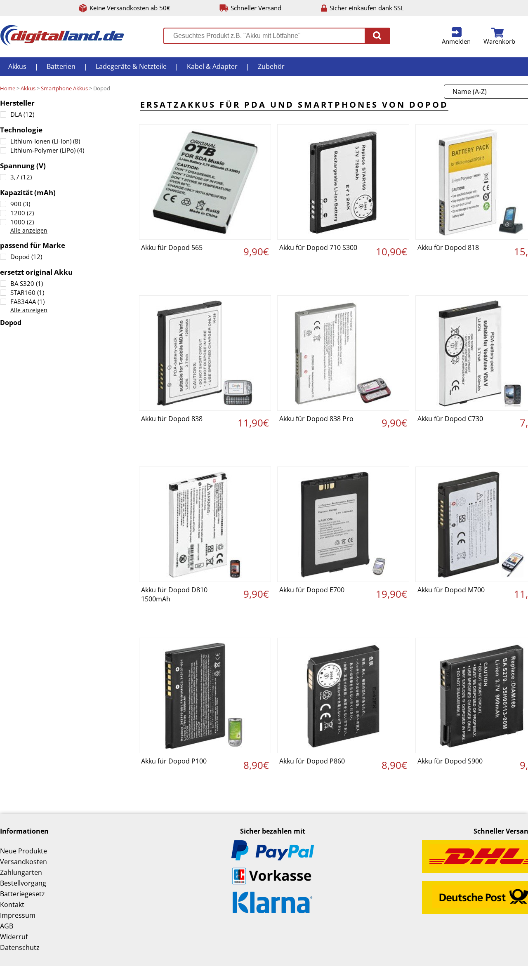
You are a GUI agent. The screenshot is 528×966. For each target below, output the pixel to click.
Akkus (17, 66)
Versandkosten (23, 861)
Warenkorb (499, 41)
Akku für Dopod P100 (174, 761)
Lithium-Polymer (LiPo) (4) (47, 150)
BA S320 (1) (26, 283)
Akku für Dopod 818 (448, 247)
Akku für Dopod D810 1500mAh (174, 594)
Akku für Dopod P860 (312, 761)
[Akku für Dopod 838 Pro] (343, 353)
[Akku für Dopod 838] (205, 353)
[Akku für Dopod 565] (205, 182)
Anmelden (456, 41)
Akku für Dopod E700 (311, 589)
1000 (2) (22, 222)
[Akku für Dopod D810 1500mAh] (205, 524)
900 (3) (20, 204)
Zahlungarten (21, 872)
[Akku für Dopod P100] (205, 695)
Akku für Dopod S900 (450, 761)
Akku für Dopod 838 (172, 418)
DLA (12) (22, 114)
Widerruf (14, 936)
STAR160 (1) (27, 292)
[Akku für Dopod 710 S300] (343, 182)
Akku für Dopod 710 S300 (318, 247)
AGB (6, 926)
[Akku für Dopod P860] (343, 695)
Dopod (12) (26, 256)
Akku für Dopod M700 (451, 589)
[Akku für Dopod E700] (343, 524)
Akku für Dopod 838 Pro (316, 418)
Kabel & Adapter (212, 66)
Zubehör (271, 66)
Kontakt (12, 904)
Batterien (61, 66)
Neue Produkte (23, 850)
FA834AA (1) (27, 301)
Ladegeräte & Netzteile (131, 66)
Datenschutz (20, 947)
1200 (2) (22, 213)
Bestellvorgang (23, 883)
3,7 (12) (21, 177)
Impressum (17, 915)
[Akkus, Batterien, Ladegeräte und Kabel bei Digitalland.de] (62, 43)
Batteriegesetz (22, 893)
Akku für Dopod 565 (172, 247)
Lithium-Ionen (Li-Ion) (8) (45, 141)
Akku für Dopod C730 (450, 418)
